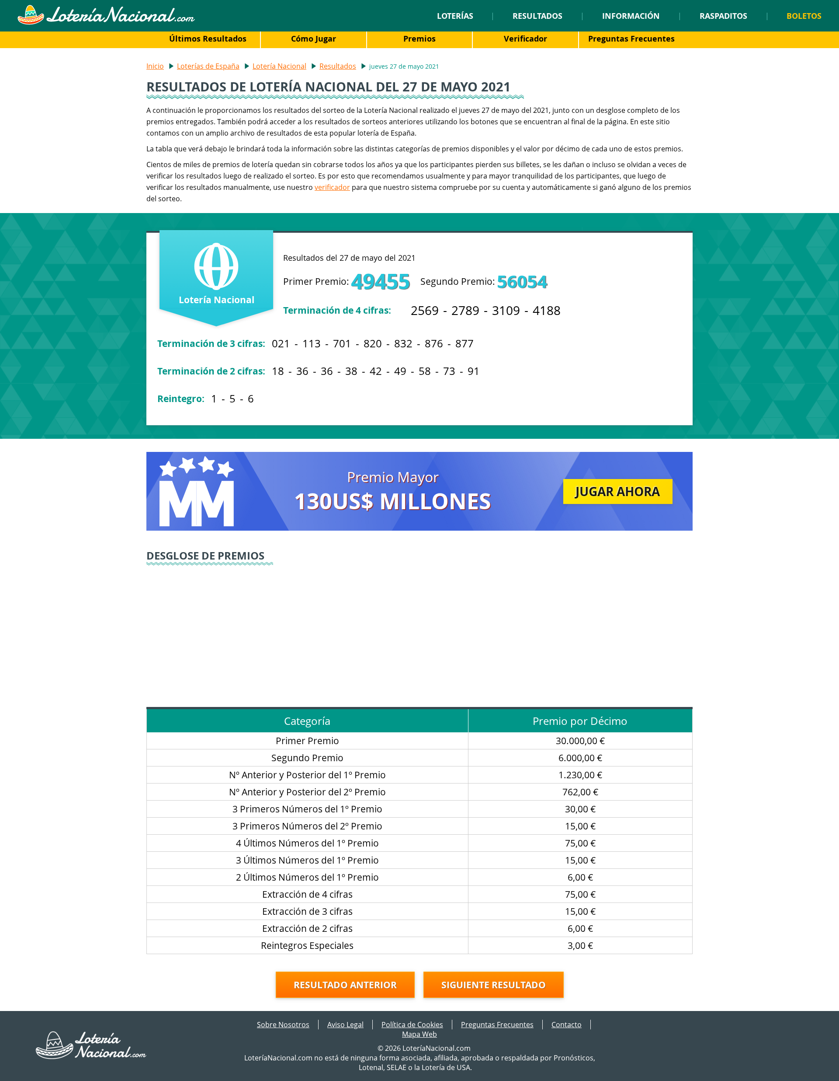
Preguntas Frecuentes (631, 38)
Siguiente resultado (493, 985)
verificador (332, 187)
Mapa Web (419, 1034)
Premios (419, 38)
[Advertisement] (419, 632)
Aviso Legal (345, 1024)
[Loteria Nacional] (106, 22)
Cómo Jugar (313, 38)
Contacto (566, 1024)
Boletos (804, 15)
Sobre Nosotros (283, 1024)
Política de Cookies (412, 1024)
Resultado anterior (345, 985)
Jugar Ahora (618, 491)
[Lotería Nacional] (91, 1056)
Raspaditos (723, 15)
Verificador (525, 38)
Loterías (455, 15)
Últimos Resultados (207, 38)
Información (631, 15)
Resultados (537, 15)
